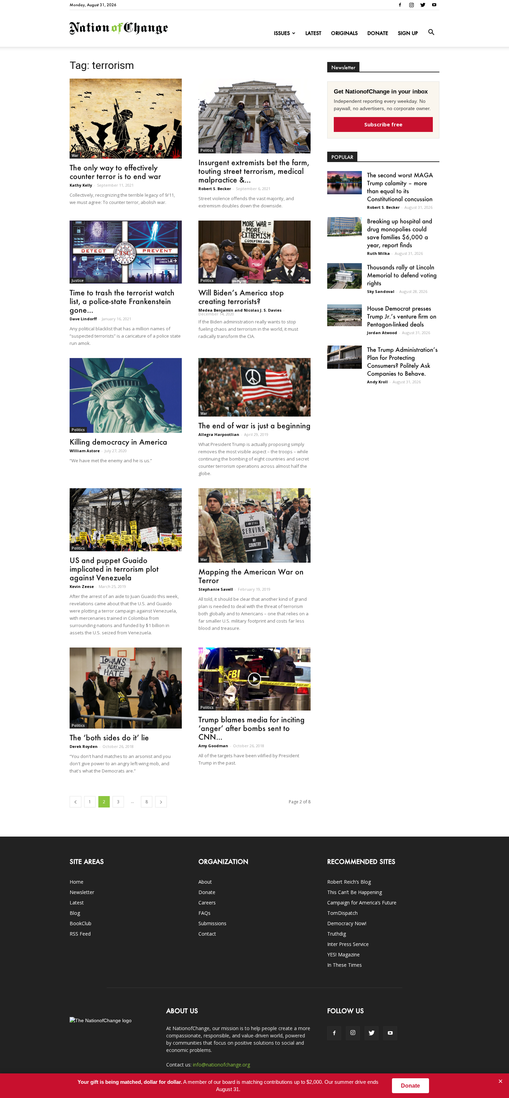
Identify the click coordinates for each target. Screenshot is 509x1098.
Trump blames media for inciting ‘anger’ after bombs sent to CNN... (251, 728)
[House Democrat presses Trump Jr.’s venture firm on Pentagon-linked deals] (344, 315)
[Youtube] (434, 5)
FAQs (204, 913)
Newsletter (82, 892)
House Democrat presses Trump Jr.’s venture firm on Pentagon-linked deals (401, 316)
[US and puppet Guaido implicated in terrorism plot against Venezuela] (126, 519)
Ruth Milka (378, 253)
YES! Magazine (343, 954)
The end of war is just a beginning (254, 425)
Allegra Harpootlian (218, 434)
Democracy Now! (346, 923)
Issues (282, 33)
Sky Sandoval (380, 291)
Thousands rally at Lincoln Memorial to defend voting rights (402, 275)
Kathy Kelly (81, 185)
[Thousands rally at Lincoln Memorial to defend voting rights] (344, 276)
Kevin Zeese (82, 586)
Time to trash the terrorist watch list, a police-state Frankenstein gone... (122, 301)
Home (76, 881)
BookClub (80, 923)
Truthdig (336, 933)
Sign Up (408, 33)
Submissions (212, 923)
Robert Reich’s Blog (349, 881)
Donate (377, 33)
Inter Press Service (348, 944)
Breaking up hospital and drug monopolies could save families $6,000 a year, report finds (399, 233)
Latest (313, 33)
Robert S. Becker (214, 188)
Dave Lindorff (83, 318)
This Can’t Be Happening (354, 892)
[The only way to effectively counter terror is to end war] (126, 119)
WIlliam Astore (85, 450)
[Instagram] (411, 5)
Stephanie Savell (215, 589)
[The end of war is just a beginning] (254, 387)
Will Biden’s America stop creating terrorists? (241, 297)
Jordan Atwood (382, 332)
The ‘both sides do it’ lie (109, 737)
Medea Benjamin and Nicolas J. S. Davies (240, 310)
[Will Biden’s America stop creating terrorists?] (254, 252)
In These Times (344, 965)
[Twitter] (423, 5)
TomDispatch (342, 913)
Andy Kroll (377, 381)
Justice (77, 280)
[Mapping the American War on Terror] (254, 525)
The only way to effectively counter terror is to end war (115, 172)
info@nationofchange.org (221, 1064)
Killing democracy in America (118, 441)
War (75, 155)
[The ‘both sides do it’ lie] (126, 688)
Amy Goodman (213, 745)
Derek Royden (84, 746)
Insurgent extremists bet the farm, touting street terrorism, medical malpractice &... (253, 171)
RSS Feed (80, 933)
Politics (207, 150)
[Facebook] (400, 5)
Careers (207, 902)
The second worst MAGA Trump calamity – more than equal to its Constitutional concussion (400, 187)
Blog (75, 913)
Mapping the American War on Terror (251, 576)
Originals (344, 33)
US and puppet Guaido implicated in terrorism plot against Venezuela (114, 568)
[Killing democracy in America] (126, 395)
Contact (207, 933)
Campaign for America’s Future (361, 902)
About (205, 881)
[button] (431, 32)
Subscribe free (383, 124)
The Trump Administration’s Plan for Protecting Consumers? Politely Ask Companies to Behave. (402, 361)
